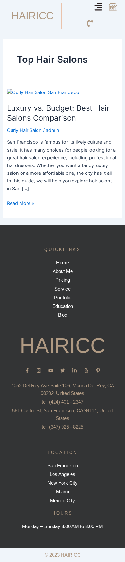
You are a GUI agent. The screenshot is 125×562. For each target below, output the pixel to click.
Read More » (20, 202)
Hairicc (33, 15)
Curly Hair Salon (24, 130)
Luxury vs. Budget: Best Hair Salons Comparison (58, 113)
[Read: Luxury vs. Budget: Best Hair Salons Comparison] (43, 92)
